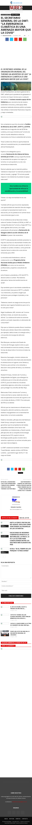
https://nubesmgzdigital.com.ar (16, 509)
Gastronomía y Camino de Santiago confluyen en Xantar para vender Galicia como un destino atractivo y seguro (23, 486)
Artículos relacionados (10, 518)
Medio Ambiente (15, 14)
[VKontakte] (18, 812)
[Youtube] (22, 812)
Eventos (18, 818)
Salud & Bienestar (5, 14)
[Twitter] (13, 812)
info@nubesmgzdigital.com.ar (19, 801)
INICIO (6, 818)
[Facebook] (9, 812)
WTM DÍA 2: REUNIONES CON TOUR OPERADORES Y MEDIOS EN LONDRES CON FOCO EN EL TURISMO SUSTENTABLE (8, 485)
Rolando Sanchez (7, 35)
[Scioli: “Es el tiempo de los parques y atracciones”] (5, 550)
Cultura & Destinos (3, 536)
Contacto (25, 818)
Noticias (11, 818)
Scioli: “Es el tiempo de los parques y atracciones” (20, 550)
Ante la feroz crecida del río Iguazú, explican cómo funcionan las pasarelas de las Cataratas (20, 525)
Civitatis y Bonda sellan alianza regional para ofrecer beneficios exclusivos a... (20, 616)
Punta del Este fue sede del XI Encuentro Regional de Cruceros (19, 633)
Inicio (2, 12)
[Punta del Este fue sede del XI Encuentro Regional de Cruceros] (5, 633)
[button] (29, 8)
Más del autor (24, 518)
